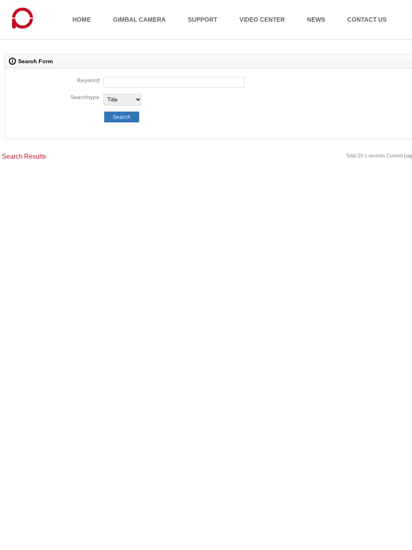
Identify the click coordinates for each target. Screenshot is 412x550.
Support (202, 19)
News (316, 19)
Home (81, 19)
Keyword (88, 80)
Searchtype (84, 97)
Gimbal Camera (139, 19)
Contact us (367, 19)
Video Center (262, 19)
